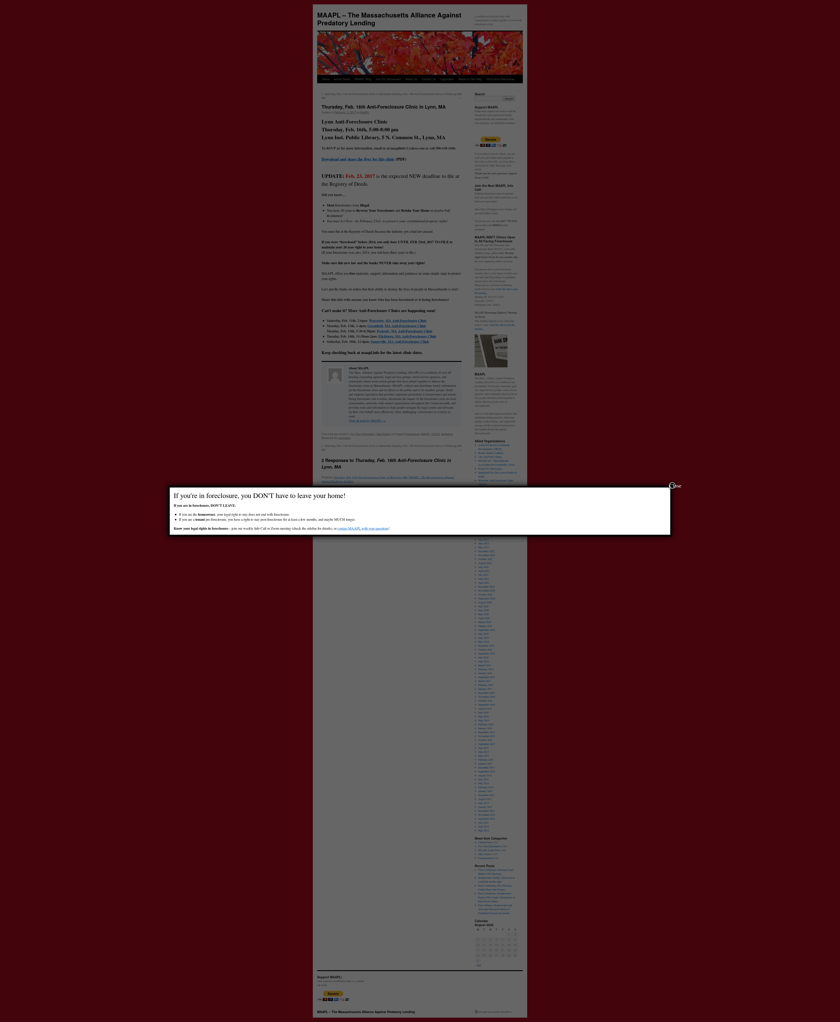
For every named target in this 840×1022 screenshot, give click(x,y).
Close (672, 485)
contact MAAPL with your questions (363, 528)
